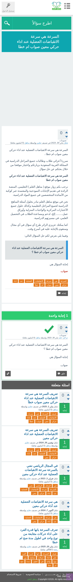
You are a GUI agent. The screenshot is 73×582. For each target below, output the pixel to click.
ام (42, 285)
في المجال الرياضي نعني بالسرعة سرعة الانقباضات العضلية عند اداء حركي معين (40, 470)
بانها (37, 554)
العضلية (29, 281)
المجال (48, 486)
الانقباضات (39, 281)
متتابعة (32, 558)
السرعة (64, 281)
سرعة (49, 281)
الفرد (24, 554)
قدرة (31, 554)
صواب (49, 285)
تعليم (39, 143)
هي (56, 281)
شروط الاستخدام (14, 574)
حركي (64, 285)
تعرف (54, 554)
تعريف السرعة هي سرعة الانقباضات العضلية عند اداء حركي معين (41, 434)
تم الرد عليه (63, 338)
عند (21, 281)
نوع (55, 561)
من (25, 558)
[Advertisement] (36, 89)
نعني (31, 486)
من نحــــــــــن (51, 574)
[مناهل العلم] (56, 6)
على (54, 558)
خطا (36, 285)
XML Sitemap (63, 576)
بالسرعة (53, 489)
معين (57, 285)
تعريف (54, 414)
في (55, 486)
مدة (28, 561)
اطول (35, 561)
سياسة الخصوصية (33, 574)
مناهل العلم (32, 579)
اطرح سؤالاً (42, 23)
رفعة (56, 549)
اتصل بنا (66, 574)
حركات (40, 558)
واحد (48, 561)
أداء (49, 521)
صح (22, 561)
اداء (15, 281)
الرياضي (39, 486)
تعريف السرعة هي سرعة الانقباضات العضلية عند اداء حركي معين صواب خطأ (41, 398)
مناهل (55, 409)
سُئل (66, 143)
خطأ (31, 421)
